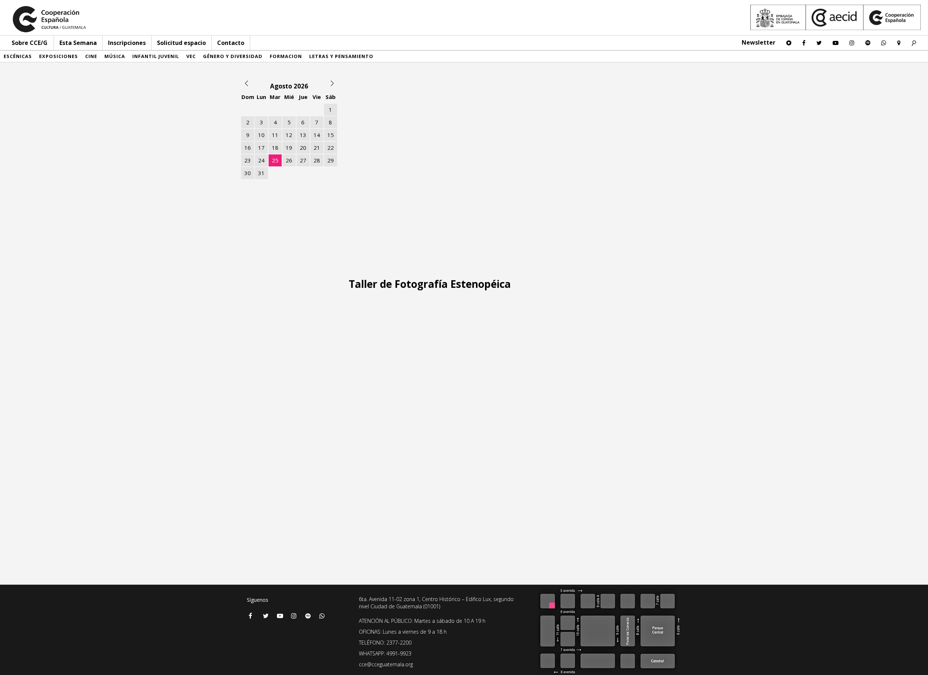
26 (289, 160)
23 (247, 160)
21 (317, 147)
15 (330, 134)
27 (303, 160)
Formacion (286, 56)
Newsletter (758, 42)
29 (330, 160)
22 (330, 147)
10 (261, 134)
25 (275, 160)
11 (275, 134)
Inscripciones (127, 43)
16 (247, 147)
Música (114, 56)
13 (303, 134)
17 (261, 147)
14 (317, 134)
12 (289, 134)
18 (275, 147)
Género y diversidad (232, 56)
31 (261, 173)
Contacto (230, 43)
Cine (91, 56)
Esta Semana (78, 43)
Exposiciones (58, 56)
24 (261, 160)
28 (317, 160)
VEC (191, 56)
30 (247, 173)
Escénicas (18, 56)
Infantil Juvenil (155, 56)
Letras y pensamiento (341, 56)
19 (289, 147)
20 (303, 147)
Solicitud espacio (181, 43)
